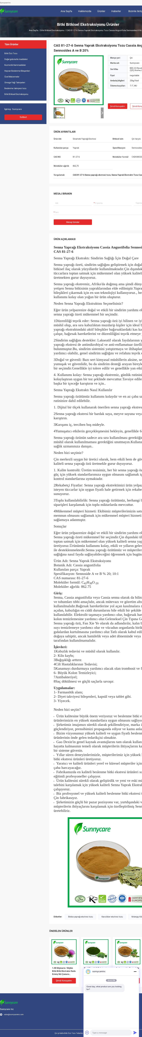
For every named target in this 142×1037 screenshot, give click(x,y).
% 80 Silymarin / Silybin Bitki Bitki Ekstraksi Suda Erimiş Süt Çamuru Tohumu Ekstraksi (64, 971)
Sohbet (23, 117)
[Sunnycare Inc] (9, 11)
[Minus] (135, 971)
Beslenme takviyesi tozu (15, 88)
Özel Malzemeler (11, 77)
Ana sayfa (33, 30)
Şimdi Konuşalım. (117, 106)
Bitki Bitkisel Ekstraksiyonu (52, 30)
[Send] (135, 1033)
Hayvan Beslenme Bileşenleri (17, 71)
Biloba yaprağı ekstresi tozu (80, 917)
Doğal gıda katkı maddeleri (16, 59)
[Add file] (87, 1033)
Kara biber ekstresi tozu (112, 917)
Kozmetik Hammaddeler (15, 65)
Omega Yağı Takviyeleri (14, 82)
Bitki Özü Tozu (10, 53)
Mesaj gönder (72, 222)
